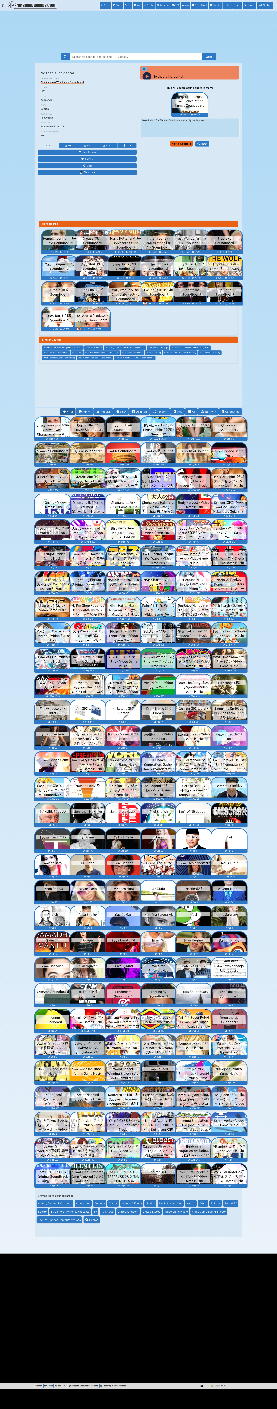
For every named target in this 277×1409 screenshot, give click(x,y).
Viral (139, 5)
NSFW (209, 411)
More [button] (237, 5)
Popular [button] (105, 411)
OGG (129, 145)
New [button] (123, 411)
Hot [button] (179, 411)
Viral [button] (70, 411)
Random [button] (162, 411)
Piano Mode (89, 172)
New (187, 5)
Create (201, 5)
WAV (89, 145)
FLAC (109, 145)
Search (107, 5)
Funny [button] (86, 411)
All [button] (193, 411)
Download (48, 145)
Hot (129, 5)
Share (89, 165)
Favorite (89, 159)
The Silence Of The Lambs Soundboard (62, 82)
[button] (201, 1386)
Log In (264, 5)
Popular (150, 5)
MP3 (70, 145)
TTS (177, 5)
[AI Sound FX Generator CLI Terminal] (65, 1386)
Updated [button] (141, 411)
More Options (89, 152)
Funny (119, 5)
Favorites (217, 5)
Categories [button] (232, 411)
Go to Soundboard (181, 143)
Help (229, 5)
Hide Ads (251, 5)
